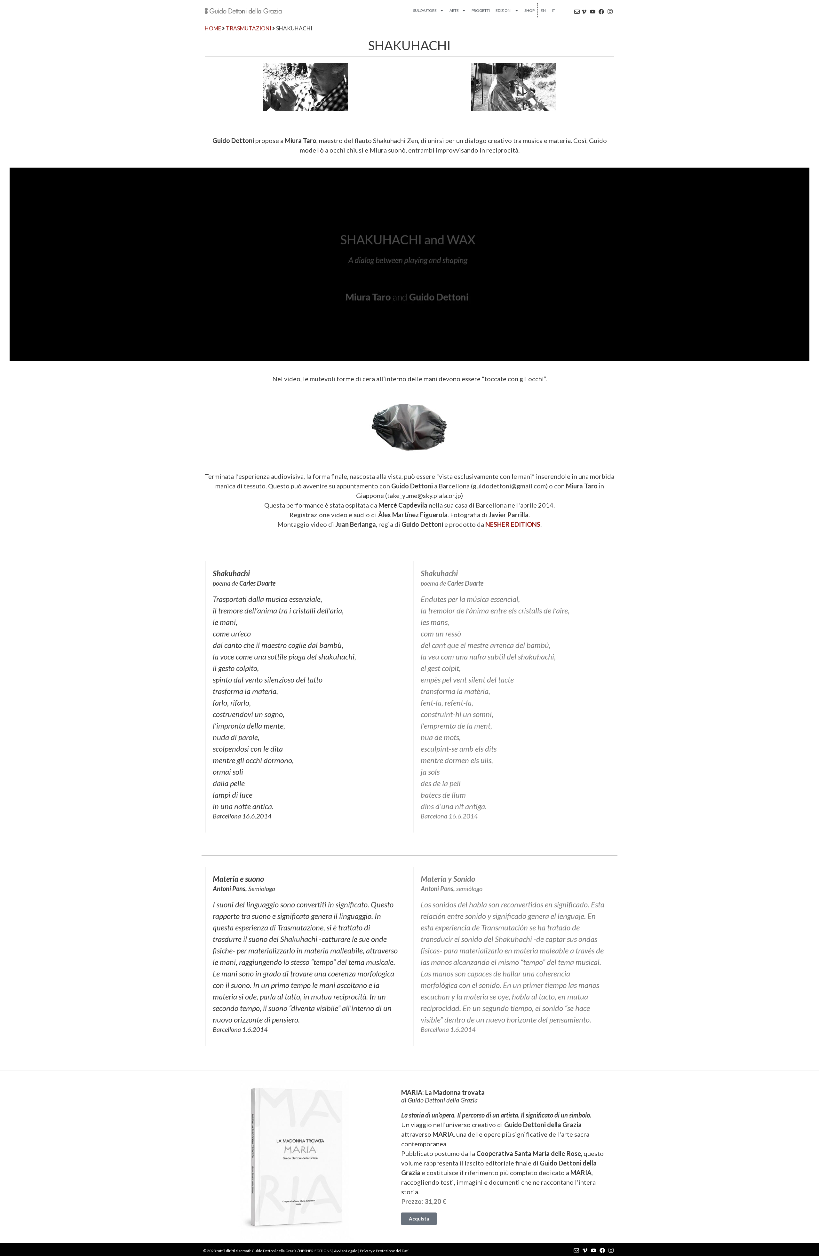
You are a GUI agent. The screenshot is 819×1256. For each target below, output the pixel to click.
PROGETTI (481, 10)
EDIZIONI (504, 10)
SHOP (529, 10)
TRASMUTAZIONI (248, 28)
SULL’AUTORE (425, 10)
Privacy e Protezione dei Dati (384, 1250)
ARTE (454, 10)
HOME (213, 28)
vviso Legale (347, 1250)
